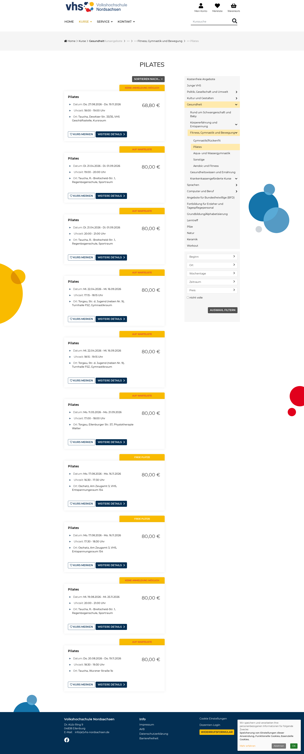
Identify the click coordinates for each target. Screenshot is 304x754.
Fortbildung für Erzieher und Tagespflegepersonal (205, 205)
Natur (190, 233)
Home (69, 21)
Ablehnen (279, 746)
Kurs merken (83, 134)
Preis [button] (192, 290)
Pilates (73, 97)
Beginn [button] (194, 256)
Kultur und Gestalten (200, 98)
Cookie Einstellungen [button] (213, 718)
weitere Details (110, 134)
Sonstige (199, 159)
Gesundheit (96, 41)
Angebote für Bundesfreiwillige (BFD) (210, 197)
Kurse (82, 41)
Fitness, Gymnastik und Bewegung (160, 41)
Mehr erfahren (247, 746)
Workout (192, 245)
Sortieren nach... (147, 79)
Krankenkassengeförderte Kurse (210, 178)
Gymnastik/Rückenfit (207, 140)
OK (294, 746)
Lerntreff (192, 220)
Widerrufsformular (217, 732)
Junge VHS (194, 85)
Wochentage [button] (197, 273)
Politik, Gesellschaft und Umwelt (207, 91)
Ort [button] (191, 265)
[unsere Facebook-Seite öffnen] (66, 740)
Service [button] (103, 21)
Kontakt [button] (125, 21)
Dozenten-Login (210, 724)
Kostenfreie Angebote (201, 79)
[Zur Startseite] (97, 6)
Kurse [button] (84, 21)
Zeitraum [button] (195, 281)
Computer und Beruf (200, 191)
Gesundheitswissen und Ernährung (212, 172)
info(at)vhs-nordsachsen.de (92, 732)
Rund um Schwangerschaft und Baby (210, 114)
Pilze (190, 226)
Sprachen (193, 184)
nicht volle (196, 297)
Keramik (192, 239)
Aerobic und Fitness (206, 165)
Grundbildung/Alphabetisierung (207, 214)
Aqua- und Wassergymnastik (211, 153)
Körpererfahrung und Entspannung (203, 124)
